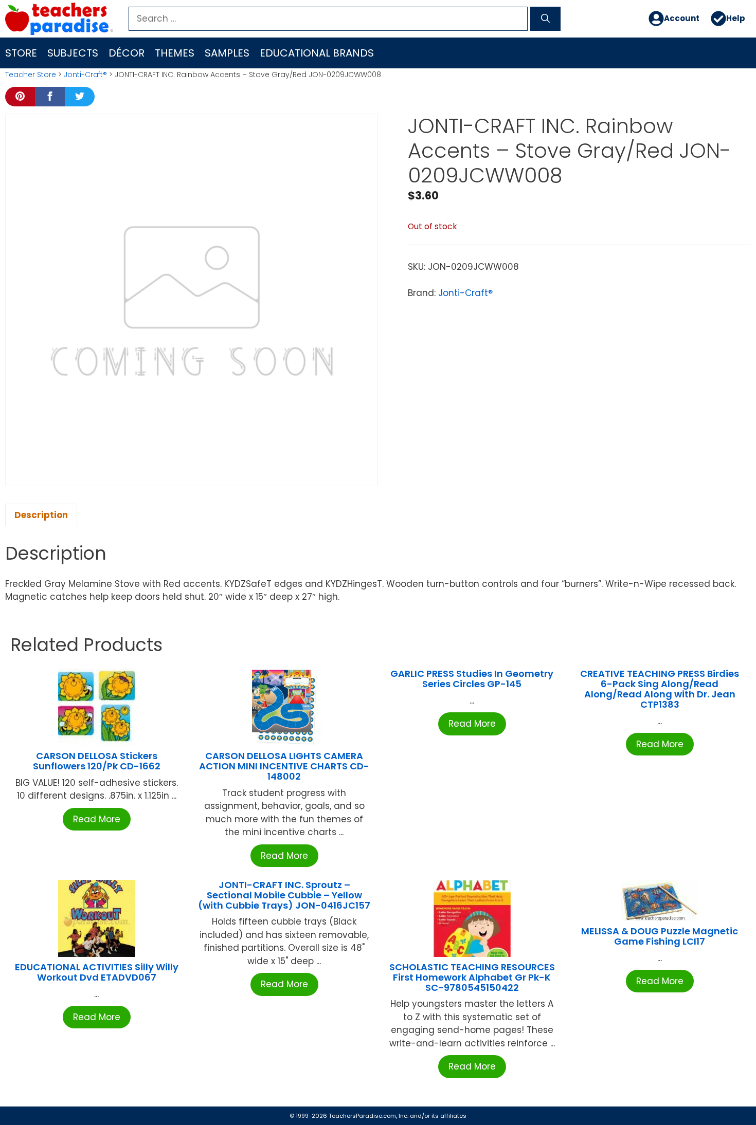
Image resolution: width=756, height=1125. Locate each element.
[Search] (545, 19)
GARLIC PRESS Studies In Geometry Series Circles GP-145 (471, 678)
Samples (227, 53)
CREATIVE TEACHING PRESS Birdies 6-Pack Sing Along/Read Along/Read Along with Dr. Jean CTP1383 (659, 688)
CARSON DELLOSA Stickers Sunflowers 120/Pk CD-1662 (96, 760)
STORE (21, 53)
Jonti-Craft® (85, 74)
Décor (127, 53)
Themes (174, 53)
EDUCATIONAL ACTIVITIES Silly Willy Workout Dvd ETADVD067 (96, 972)
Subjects (72, 53)
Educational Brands (317, 53)
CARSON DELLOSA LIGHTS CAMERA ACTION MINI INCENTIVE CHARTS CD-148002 (284, 766)
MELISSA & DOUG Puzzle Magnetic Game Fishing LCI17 (659, 936)
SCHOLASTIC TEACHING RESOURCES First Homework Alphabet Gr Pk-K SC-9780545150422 (472, 977)
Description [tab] (41, 515)
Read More (96, 819)
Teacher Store (30, 74)
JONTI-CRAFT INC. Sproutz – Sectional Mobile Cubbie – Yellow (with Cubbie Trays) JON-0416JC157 (284, 895)
